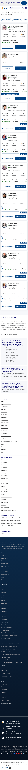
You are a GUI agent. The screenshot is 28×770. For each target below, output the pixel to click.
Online (2, 533)
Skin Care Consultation (6, 497)
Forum (2, 687)
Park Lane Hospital (5, 657)
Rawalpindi (3, 595)
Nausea (2, 401)
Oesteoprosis (4, 412)
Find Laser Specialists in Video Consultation (11, 525)
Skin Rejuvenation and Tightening (9, 510)
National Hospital (5, 630)
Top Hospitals (4, 622)
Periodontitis (4, 430)
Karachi (3, 587)
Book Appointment (20, 46)
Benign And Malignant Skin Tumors (9, 441)
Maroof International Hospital (8, 649)
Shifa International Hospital (7, 641)
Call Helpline (20, 68)
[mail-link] (21, 753)
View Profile (8, 47)
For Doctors (4, 689)
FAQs (2, 577)
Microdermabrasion (5, 465)
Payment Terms (5, 566)
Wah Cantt (3, 616)
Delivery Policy (4, 561)
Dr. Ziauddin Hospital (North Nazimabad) (11, 654)
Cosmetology (4, 475)
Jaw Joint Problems (5, 422)
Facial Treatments (5, 507)
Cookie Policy (4, 767)
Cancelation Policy (5, 574)
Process (3, 579)
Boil (1, 481)
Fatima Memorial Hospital (7, 633)
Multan (2, 597)
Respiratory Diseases (6, 404)
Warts (2, 446)
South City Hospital (5, 651)
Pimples (2, 494)
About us (3, 555)
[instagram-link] (16, 753)
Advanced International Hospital (9, 646)
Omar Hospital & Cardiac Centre (9, 635)
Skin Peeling (3, 499)
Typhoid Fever (4, 406)
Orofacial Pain (4, 433)
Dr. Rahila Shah (12, 135)
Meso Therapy (4, 489)
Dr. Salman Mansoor (13, 105)
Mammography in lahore (7, 676)
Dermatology (4, 470)
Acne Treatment (4, 491)
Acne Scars (3, 438)
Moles (2, 444)
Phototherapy (4, 462)
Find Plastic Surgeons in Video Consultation (11, 520)
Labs (2, 695)
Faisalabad (3, 606)
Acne (2, 452)
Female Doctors (6, 19)
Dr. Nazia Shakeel (12, 75)
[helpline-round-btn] (23, 8)
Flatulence (3, 409)
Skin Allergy (3, 449)
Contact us (4, 569)
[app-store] (8, 707)
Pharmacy (3, 692)
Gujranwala (4, 603)
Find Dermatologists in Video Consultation (11, 517)
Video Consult (8, 128)
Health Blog (4, 684)
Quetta (3, 614)
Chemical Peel (4, 478)
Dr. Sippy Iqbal (12, 193)
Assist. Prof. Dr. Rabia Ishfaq (15, 165)
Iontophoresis (4, 467)
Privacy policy (4, 558)
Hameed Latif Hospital (6, 627)
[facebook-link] (14, 753)
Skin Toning (3, 505)
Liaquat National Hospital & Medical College (11, 662)
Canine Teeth (4, 425)
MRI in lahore (4, 668)
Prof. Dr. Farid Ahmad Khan (15, 26)
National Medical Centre (7, 660)
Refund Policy (4, 563)
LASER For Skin (4, 483)
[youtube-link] (19, 753)
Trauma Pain (4, 414)
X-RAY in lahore (5, 670)
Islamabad (3, 592)
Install (24, 3)
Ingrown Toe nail (4, 420)
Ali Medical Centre (5, 638)
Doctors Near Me (17, 19)
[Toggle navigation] (26, 8)
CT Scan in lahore (5, 673)
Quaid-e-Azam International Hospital (10, 643)
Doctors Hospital (5, 624)
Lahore (2, 589)
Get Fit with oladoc (5, 700)
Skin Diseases (4, 417)
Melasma (3, 486)
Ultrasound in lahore (6, 678)
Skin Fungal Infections (6, 436)
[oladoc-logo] (4, 8)
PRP (1, 459)
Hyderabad (4, 619)
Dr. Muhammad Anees (14, 253)
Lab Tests (3, 697)
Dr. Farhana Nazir (12, 223)
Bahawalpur (4, 611)
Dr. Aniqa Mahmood (13, 54)
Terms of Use (4, 571)
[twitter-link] (12, 753)
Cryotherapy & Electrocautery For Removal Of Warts (13, 473)
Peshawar (3, 600)
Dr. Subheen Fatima (13, 283)
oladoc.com (23, 749)
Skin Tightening (4, 502)
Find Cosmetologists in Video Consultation (11, 523)
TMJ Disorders (4, 428)
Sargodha (3, 608)
